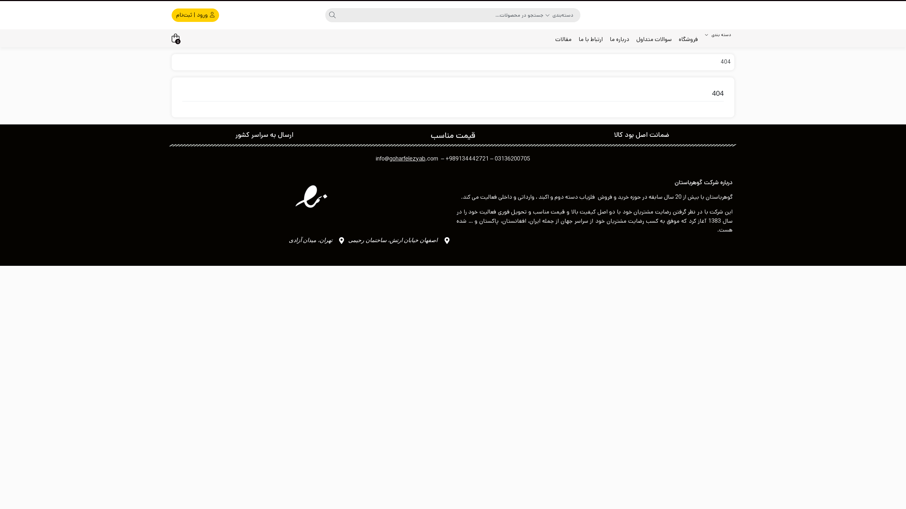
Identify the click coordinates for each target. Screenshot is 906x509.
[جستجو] (332, 15)
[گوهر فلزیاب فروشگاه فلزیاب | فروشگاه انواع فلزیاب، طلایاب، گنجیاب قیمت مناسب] (723, 15)
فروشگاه (688, 39)
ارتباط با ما (591, 39)
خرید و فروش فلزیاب (604, 197)
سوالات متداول (654, 39)
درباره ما (619, 39)
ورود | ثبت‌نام (192, 15)
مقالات (563, 39)
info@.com (407, 159)
